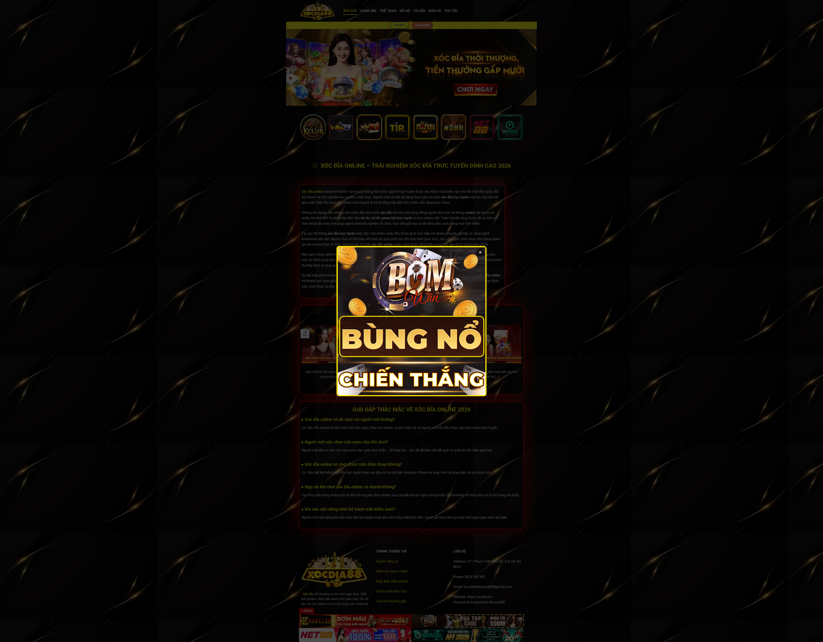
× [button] (480, 252)
